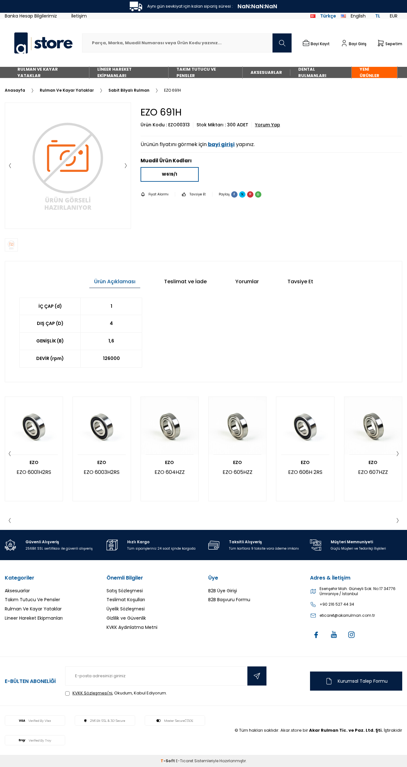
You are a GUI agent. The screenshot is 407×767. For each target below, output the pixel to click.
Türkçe (328, 16)
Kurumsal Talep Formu (363, 681)
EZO (34, 463)
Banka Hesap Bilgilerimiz (31, 16)
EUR (393, 16)
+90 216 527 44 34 (337, 604)
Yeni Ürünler (369, 72)
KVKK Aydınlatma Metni (132, 627)
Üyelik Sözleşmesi (126, 609)
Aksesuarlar (266, 72)
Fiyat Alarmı (158, 194)
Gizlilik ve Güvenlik (126, 618)
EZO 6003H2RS (102, 472)
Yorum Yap (267, 125)
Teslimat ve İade (185, 281)
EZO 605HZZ (237, 472)
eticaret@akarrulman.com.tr (347, 615)
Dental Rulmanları (312, 72)
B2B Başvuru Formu (229, 599)
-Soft (168, 760)
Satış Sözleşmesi (125, 591)
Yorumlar (247, 281)
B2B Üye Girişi (222, 591)
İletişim (79, 16)
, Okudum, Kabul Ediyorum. (119, 693)
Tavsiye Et (198, 194)
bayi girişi (221, 144)
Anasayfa (15, 90)
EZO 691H (172, 90)
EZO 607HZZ (373, 472)
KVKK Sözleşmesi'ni (92, 693)
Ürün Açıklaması (114, 281)
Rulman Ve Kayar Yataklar (37, 72)
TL (377, 16)
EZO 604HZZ (170, 472)
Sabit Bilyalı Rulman (128, 90)
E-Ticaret (184, 760)
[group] (68, 166)
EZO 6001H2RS (34, 472)
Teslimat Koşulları (126, 599)
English (358, 16)
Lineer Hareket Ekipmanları (114, 72)
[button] (10, 166)
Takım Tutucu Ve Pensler (196, 72)
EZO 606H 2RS (305, 472)
